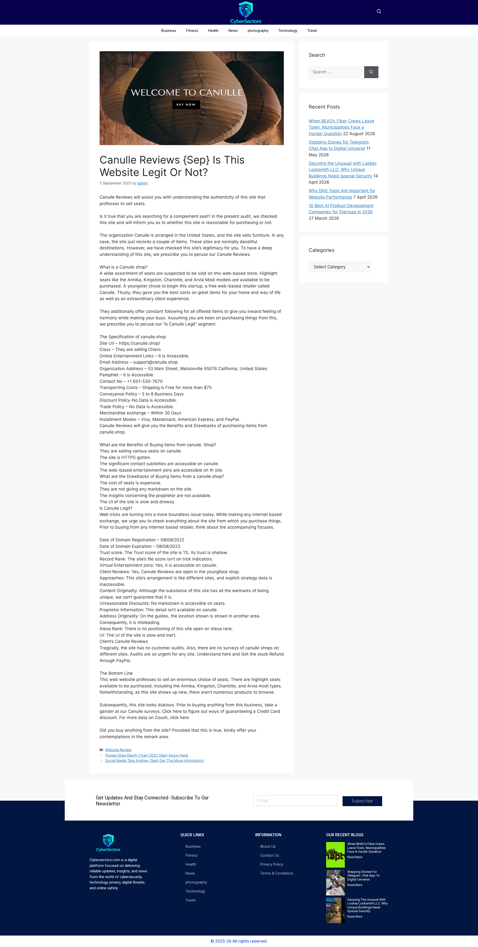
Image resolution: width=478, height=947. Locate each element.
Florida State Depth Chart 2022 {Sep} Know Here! (146, 755)
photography (258, 30)
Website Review (118, 750)
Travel (312, 30)
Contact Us (269, 855)
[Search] (371, 72)
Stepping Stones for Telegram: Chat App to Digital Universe (363, 875)
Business (168, 30)
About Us (268, 846)
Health (213, 30)
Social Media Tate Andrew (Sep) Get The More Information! (154, 760)
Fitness (192, 30)
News (233, 30)
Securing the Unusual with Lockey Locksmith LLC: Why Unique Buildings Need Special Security (343, 169)
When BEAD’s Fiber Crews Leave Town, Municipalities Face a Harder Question (341, 127)
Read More (354, 857)
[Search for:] (336, 72)
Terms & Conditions (276, 873)
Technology (287, 30)
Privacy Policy (271, 864)
